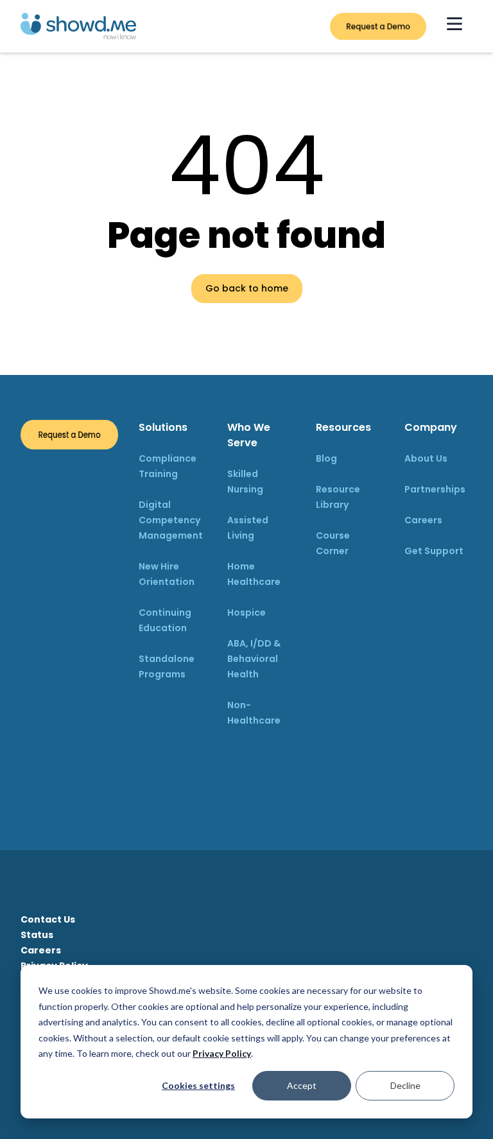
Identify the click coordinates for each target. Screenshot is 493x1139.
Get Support (433, 550)
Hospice (246, 612)
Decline (405, 1085)
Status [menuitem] (37, 934)
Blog (326, 458)
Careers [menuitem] (41, 950)
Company (430, 427)
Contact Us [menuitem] (48, 919)
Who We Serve (248, 435)
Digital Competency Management (171, 520)
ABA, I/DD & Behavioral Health (254, 659)
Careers (423, 520)
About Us (425, 458)
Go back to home (246, 288)
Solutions (163, 427)
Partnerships (434, 489)
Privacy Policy (222, 1053)
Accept (301, 1085)
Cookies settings (198, 1085)
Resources (343, 427)
